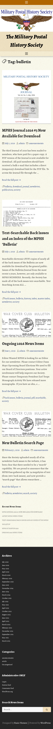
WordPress (45, 722)
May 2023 (5, 605)
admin (22, 143)
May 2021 (5, 637)
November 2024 (7, 588)
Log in (4, 681)
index (34, 298)
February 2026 (7, 578)
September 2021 (7, 634)
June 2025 (5, 585)
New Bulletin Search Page (23, 443)
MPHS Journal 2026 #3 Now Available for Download (22, 512)
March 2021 (6, 641)
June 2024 (5, 591)
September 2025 (8, 582)
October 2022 (7, 611)
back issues (9, 298)
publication (7, 189)
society (17, 189)
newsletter (35, 186)
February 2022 (7, 628)
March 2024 (6, 595)
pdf (33, 397)
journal (26, 186)
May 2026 (5, 568)
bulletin (8, 186)
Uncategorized (7, 664)
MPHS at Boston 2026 (10, 528)
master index (44, 298)
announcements (36, 143)
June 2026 (5, 565)
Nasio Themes (20, 722)
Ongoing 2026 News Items (23, 343)
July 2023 (5, 601)
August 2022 (6, 614)
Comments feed (8, 688)
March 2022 (6, 624)
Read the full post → (11, 179)
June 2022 (5, 618)
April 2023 (5, 608)
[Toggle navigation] (26, 2)
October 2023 (6, 598)
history (27, 298)
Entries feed (6, 685)
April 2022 (5, 621)
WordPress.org (7, 691)
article (4, 661)
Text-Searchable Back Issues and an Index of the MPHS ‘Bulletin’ (25, 238)
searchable (41, 397)
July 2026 (5, 562)
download (17, 186)
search (26, 493)
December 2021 (7, 631)
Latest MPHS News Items (12, 516)
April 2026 (5, 572)
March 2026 (6, 575)
